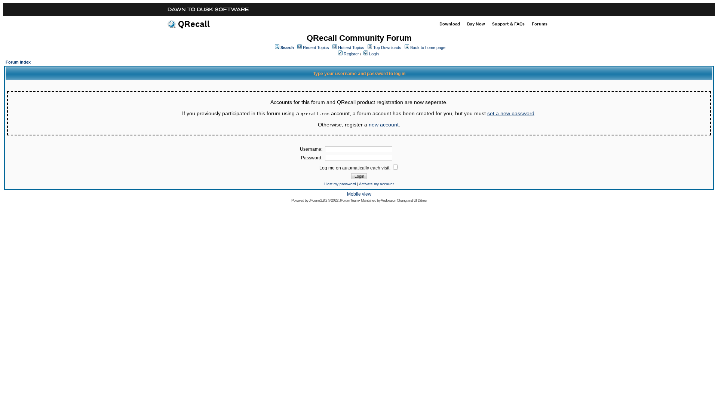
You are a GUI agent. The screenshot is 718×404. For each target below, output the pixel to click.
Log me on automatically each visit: (355, 168)
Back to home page (427, 47)
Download (449, 24)
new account (384, 125)
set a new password (510, 113)
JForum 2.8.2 (318, 200)
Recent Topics (316, 47)
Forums (539, 24)
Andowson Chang (393, 200)
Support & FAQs (508, 24)
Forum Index (18, 62)
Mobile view (359, 194)
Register (351, 54)
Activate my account (376, 184)
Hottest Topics (351, 47)
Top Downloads (387, 47)
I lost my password (340, 184)
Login (374, 54)
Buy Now (476, 24)
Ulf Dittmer (420, 200)
